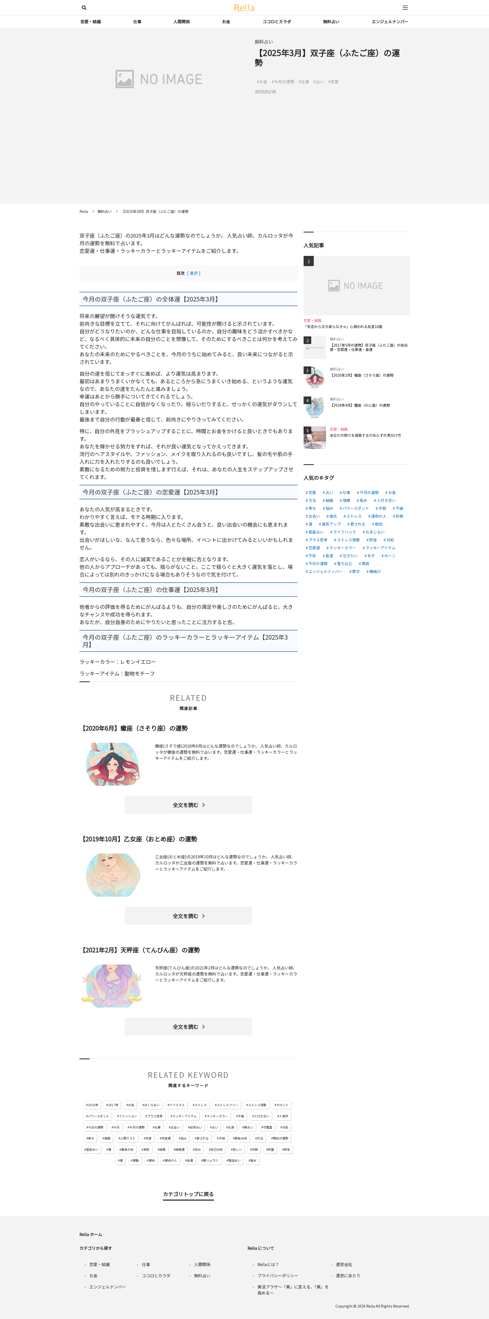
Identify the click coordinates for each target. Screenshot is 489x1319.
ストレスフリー (227, 1105)
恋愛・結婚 (90, 21)
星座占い (92, 1149)
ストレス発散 (257, 1105)
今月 (116, 1127)
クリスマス (177, 1105)
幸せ (91, 1138)
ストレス (201, 1105)
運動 (136, 1160)
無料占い (331, 21)
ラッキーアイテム (184, 1116)
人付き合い (261, 1116)
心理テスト (127, 1138)
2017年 (113, 1105)
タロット (282, 1105)
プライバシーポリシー (277, 1275)
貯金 (287, 1149)
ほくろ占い (151, 1105)
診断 (255, 1149)
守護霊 (267, 1127)
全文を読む (185, 804)
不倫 (241, 1116)
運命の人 (171, 1160)
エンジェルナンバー (390, 21)
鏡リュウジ (210, 1160)
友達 (231, 1127)
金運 (190, 1160)
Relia (370, 1306)
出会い (175, 1127)
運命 (152, 1160)
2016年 (93, 1105)
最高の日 (127, 1149)
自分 (198, 1149)
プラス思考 (154, 1116)
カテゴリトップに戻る (188, 1194)
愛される (203, 1138)
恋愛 (148, 1138)
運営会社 (344, 1264)
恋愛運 (166, 1138)
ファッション (128, 1116)
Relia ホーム (90, 1234)
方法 (260, 1138)
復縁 (107, 1138)
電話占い (234, 1160)
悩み (184, 1138)
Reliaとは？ (268, 1264)
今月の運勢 (137, 1127)
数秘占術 (241, 1138)
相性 (146, 1149)
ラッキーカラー (217, 1116)
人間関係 (181, 21)
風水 (253, 1160)
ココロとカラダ (277, 21)
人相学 (283, 1116)
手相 (222, 1138)
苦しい (237, 1149)
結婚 (162, 1149)
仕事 (137, 21)
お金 (226, 21)
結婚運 (180, 1149)
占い (215, 1127)
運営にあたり (348, 1275)
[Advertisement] (244, 168)
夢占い (248, 1127)
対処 (285, 1127)
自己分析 (217, 1149)
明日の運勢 (280, 1138)
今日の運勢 (95, 1127)
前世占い (196, 1127)
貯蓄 (271, 1149)
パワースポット (98, 1116)
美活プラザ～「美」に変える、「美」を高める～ (293, 1290)
